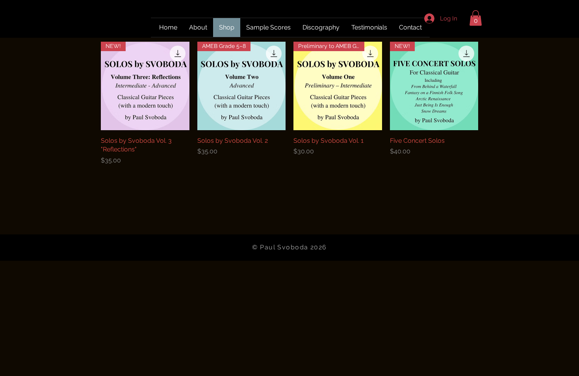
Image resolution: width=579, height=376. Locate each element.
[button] (475, 18)
